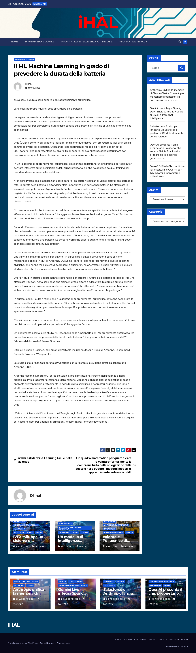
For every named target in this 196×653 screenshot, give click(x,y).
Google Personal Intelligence (73, 585)
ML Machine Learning (24, 59)
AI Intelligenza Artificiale (26, 525)
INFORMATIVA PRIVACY (133, 41)
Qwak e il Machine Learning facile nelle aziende (45, 459)
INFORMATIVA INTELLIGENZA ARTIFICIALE (86, 41)
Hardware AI (19, 529)
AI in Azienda (20, 521)
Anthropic (19, 585)
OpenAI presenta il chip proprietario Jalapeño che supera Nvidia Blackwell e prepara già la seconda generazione (165, 151)
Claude (30, 585)
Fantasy (39, 546)
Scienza (84, 533)
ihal (30, 83)
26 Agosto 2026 (25, 599)
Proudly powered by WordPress (23, 643)
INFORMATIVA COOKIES (39, 41)
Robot (39, 533)
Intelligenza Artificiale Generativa (70, 528)
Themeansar (63, 643)
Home (14, 41)
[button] (180, 41)
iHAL (98, 22)
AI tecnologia (65, 523)
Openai (167, 585)
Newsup (50, 643)
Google (62, 582)
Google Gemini (75, 582)
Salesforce (109, 585)
